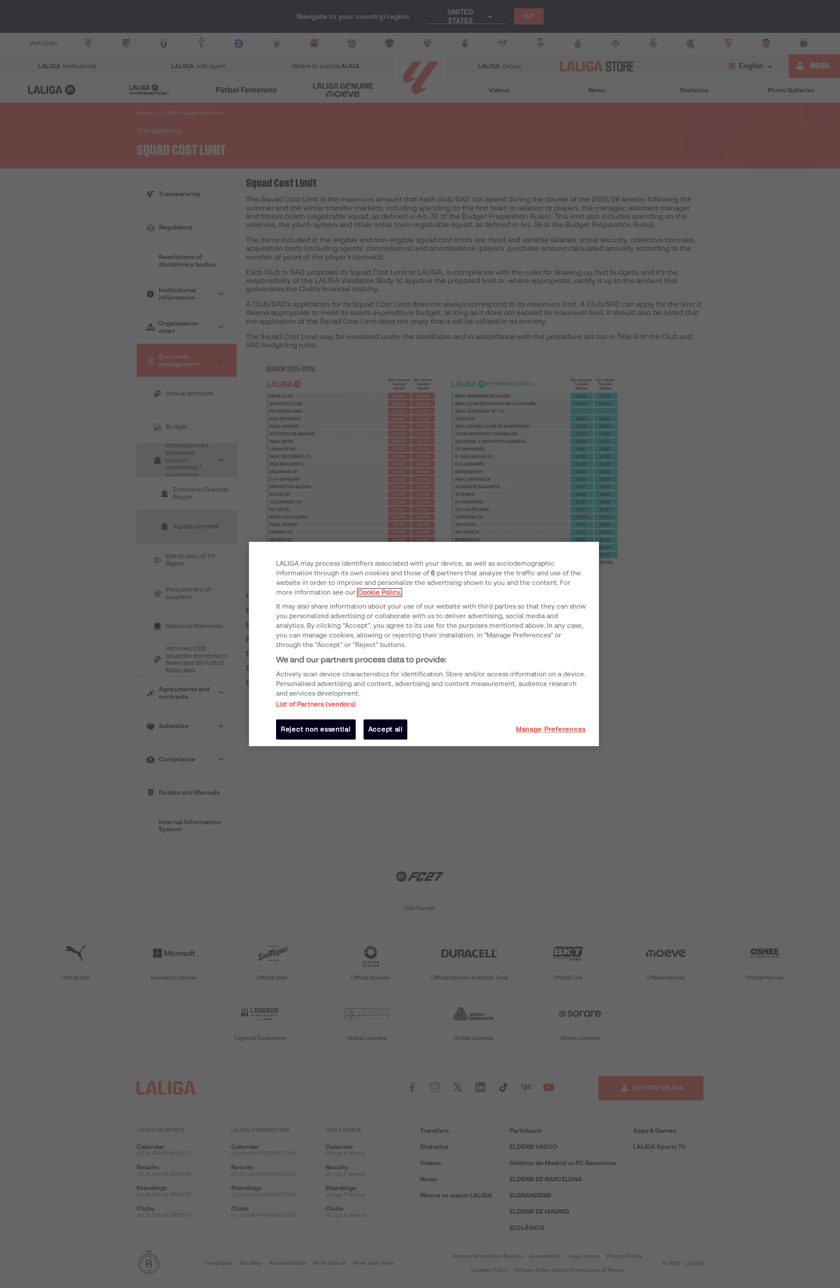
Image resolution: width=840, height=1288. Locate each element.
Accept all (385, 729)
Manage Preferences (551, 729)
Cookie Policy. (379, 592)
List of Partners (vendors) (316, 704)
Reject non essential (316, 729)
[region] (424, 644)
